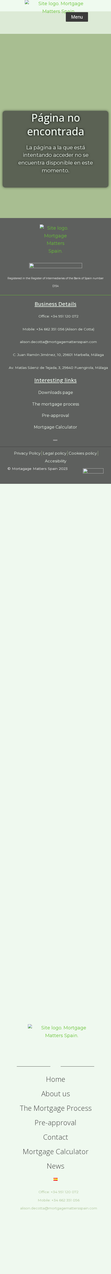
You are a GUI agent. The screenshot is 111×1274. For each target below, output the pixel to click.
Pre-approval (55, 1122)
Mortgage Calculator (56, 1151)
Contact (55, 1137)
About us (55, 1093)
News (55, 1166)
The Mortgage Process (56, 1108)
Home (55, 1079)
